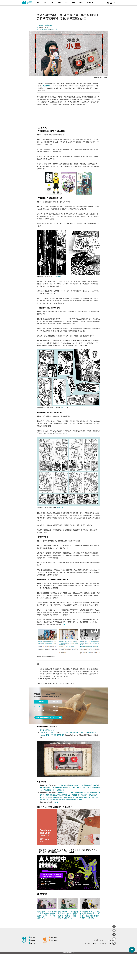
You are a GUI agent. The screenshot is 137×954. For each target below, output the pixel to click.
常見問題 (111, 943)
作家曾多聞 (75, 795)
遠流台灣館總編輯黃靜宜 (63, 788)
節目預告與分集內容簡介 (47, 730)
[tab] (41, 702)
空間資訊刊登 (55, 940)
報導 (45, 3)
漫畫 (66, 3)
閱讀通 (81, 3)
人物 (59, 3)
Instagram (108, 3)
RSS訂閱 (111, 940)
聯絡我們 (33, 943)
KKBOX (66, 732)
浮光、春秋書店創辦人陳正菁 (81, 788)
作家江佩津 (84, 795)
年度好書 (90, 3)
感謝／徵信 (103, 943)
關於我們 (33, 937)
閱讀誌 (24, 940)
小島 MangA (58, 276)
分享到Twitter (114, 930)
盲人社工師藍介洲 (58, 790)
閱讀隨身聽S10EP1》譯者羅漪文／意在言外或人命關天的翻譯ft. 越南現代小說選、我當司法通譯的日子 (68, 915)
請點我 (56, 802)
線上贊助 (95, 943)
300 (42, 706)
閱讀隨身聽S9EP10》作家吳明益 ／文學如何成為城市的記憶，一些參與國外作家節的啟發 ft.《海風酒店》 (90, 915)
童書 (52, 3)
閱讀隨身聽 (54, 29)
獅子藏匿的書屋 (46, 29)
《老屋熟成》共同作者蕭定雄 (85, 797)
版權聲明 (33, 940)
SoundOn (83, 732)
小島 (40, 29)
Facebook (105, 3)
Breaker (42, 735)
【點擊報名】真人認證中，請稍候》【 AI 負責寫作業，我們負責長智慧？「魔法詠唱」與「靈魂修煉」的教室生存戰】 (67, 851)
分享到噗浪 (114, 943)
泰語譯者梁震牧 (74, 785)
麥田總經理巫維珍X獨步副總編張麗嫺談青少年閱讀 (66, 800)
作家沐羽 (51, 788)
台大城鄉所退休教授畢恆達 (89, 785)
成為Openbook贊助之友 (45, 717)
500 (57, 706)
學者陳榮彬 (43, 788)
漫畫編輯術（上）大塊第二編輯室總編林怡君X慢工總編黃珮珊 (77, 792)
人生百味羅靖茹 (46, 790)
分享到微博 (114, 934)
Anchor (94, 732)
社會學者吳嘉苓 (63, 785)
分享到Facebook (114, 926)
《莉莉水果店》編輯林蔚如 (53, 797)
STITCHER (60, 735)
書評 (38, 3)
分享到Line (114, 939)
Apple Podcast (44, 732)
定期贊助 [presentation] (41, 701)
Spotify (53, 732)
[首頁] (27, 2)
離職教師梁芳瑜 (69, 797)
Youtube (111, 3)
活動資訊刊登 (55, 937)
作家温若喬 (96, 788)
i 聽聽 (89, 732)
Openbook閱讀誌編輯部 (45, 25)
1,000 (42, 710)
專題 (73, 3)
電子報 (103, 940)
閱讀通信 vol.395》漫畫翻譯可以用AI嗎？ (54, 807)
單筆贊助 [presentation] (55, 701)
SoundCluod (74, 732)
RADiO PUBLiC (51, 735)
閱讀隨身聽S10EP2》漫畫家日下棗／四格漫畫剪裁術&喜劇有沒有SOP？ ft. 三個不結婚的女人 (47, 915)
